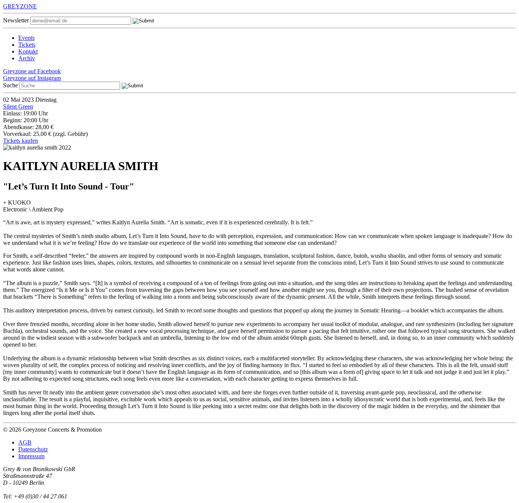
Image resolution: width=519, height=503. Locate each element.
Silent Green (18, 106)
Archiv (26, 58)
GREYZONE (20, 6)
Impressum (31, 456)
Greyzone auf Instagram (32, 78)
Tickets (26, 44)
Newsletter (16, 20)
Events (26, 38)
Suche (10, 85)
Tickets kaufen (20, 140)
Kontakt (28, 51)
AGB (25, 442)
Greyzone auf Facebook (32, 71)
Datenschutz (33, 449)
